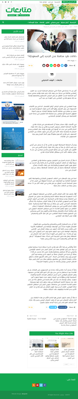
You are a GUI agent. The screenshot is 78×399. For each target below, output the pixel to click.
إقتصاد (41, 22)
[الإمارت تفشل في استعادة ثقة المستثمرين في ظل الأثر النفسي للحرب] (36, 342)
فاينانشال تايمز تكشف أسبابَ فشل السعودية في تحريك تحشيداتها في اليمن (14, 39)
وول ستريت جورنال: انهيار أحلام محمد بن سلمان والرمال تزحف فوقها (13, 83)
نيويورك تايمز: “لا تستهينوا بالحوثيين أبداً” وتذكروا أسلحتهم (13, 74)
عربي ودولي (55, 22)
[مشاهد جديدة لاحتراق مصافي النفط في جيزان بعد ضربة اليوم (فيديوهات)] (19, 172)
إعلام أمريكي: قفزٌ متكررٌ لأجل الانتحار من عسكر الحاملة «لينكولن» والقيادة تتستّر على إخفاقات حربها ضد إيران (13, 93)
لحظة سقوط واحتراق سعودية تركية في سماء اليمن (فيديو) (8, 192)
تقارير (47, 22)
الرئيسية (57, 2)
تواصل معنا (43, 2)
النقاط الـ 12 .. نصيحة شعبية (36, 318)
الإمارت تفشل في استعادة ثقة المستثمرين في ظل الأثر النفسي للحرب (13, 56)
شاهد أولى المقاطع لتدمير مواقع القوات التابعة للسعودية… (8, 182)
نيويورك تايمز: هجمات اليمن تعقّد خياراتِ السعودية (13, 65)
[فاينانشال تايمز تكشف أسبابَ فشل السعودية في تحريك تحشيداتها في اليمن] (67, 342)
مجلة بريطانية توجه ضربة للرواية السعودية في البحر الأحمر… (8, 162)
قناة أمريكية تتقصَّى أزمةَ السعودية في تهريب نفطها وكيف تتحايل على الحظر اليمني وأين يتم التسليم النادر (13, 48)
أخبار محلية (65, 22)
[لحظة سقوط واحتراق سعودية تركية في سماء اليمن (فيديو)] (19, 192)
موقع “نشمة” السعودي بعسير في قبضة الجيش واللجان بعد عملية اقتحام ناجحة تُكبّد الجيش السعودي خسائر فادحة (64, 321)
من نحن (50, 2)
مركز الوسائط (33, 22)
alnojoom (24, 394)
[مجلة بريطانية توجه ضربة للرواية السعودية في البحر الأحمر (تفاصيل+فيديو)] (19, 163)
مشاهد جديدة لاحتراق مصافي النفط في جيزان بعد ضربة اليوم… (8, 172)
